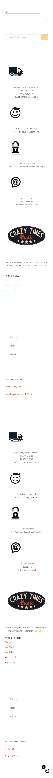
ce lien (35, 204)
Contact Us (10, 662)
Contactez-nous (12, 300)
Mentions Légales (13, 386)
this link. (41, 631)
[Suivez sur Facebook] (26, 402)
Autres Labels (11, 295)
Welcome (9, 642)
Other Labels (11, 657)
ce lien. (28, 268)
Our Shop (9, 647)
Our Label (9, 652)
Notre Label (10, 290)
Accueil (8, 279)
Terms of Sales (12, 756)
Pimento (20, 379)
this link (33, 570)
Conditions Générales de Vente (18, 394)
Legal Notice (10, 749)
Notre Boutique (12, 285)
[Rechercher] (44, 37)
